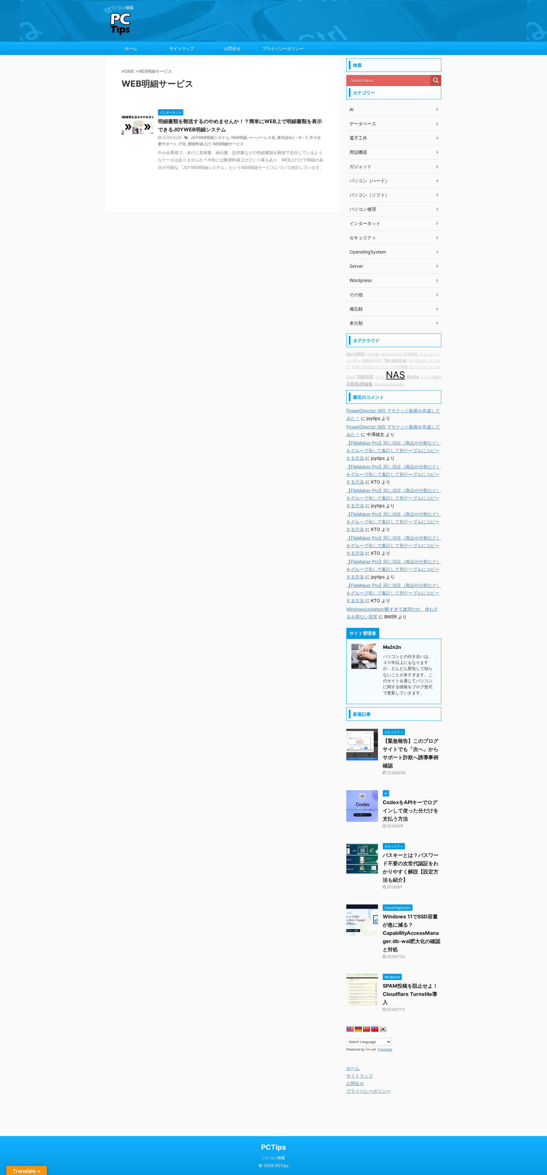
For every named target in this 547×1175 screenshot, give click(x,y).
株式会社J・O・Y (292, 137)
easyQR (373, 354)
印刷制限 (411, 354)
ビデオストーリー (375, 367)
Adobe (413, 376)
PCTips (273, 1147)
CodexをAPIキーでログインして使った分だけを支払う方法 (410, 810)
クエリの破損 (430, 377)
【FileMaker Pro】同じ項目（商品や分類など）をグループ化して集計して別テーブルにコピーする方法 (393, 450)
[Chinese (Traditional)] (375, 1029)
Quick (350, 377)
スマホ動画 (399, 367)
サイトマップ (181, 48)
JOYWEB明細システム (210, 137)
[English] (350, 1029)
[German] (358, 1029)
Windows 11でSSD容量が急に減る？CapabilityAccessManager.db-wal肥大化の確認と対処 (411, 933)
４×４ (379, 377)
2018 (355, 367)
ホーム (131, 48)
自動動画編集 (359, 383)
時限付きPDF (372, 361)
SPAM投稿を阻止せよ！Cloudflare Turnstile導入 (410, 994)
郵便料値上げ (199, 143)
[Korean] (383, 1029)
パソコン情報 (273, 1157)
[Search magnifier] (436, 80)
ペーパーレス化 (262, 137)
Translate (384, 1049)
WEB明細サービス (228, 143)
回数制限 (365, 376)
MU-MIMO (356, 354)
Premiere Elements (389, 384)
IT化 (182, 143)
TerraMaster (395, 360)
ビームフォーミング (425, 367)
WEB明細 (239, 137)
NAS (395, 374)
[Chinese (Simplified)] (366, 1029)
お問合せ (232, 48)
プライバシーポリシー (283, 48)
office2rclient (391, 354)
